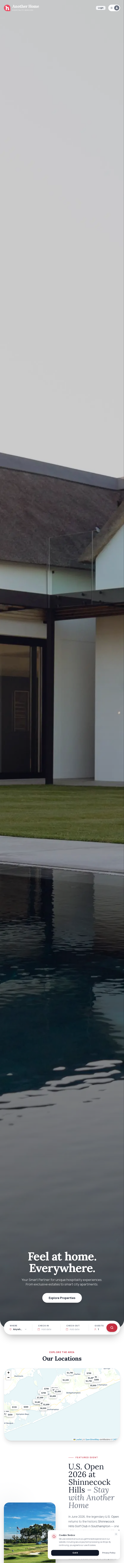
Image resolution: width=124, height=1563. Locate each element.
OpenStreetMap (92, 1439)
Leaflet (78, 1439)
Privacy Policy (108, 1553)
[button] (47, 1410)
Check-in (43, 1325)
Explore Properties (62, 1298)
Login (100, 7)
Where (13, 1325)
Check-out (73, 1325)
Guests (99, 1325)
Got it (75, 1552)
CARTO (115, 1439)
